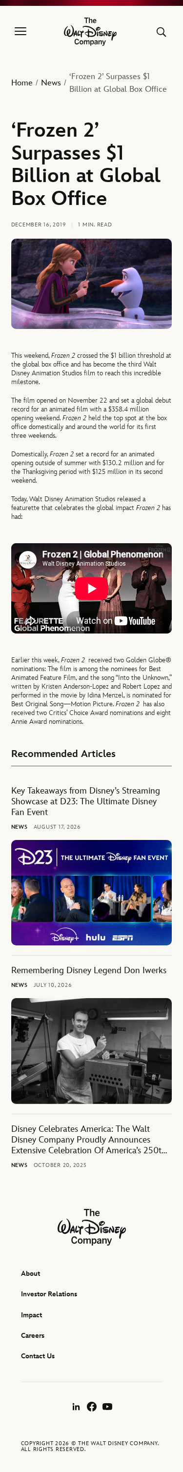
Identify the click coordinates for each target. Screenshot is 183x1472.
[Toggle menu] (20, 31)
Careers (32, 1335)
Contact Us (38, 1356)
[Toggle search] (161, 32)
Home (22, 83)
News (51, 83)
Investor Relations (49, 1294)
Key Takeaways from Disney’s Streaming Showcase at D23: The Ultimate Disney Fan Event (85, 802)
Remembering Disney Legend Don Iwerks (88, 970)
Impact (31, 1315)
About (30, 1273)
